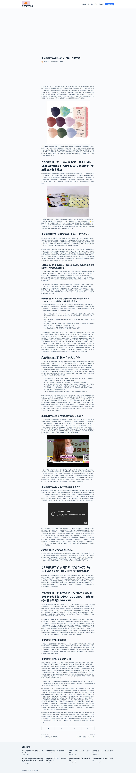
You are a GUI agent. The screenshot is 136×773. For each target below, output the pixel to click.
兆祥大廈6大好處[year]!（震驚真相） (55, 751)
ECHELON (101, 4)
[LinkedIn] (88, 728)
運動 (88, 4)
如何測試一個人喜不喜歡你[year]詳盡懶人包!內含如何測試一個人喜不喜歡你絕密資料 (32, 760)
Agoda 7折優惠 (109, 4)
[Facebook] (48, 728)
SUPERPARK (27, 6)
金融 (92, 4)
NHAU (96, 4)
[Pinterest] (74, 728)
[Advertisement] (68, 30)
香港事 (61, 61)
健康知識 (84, 4)
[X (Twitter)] (61, 728)
